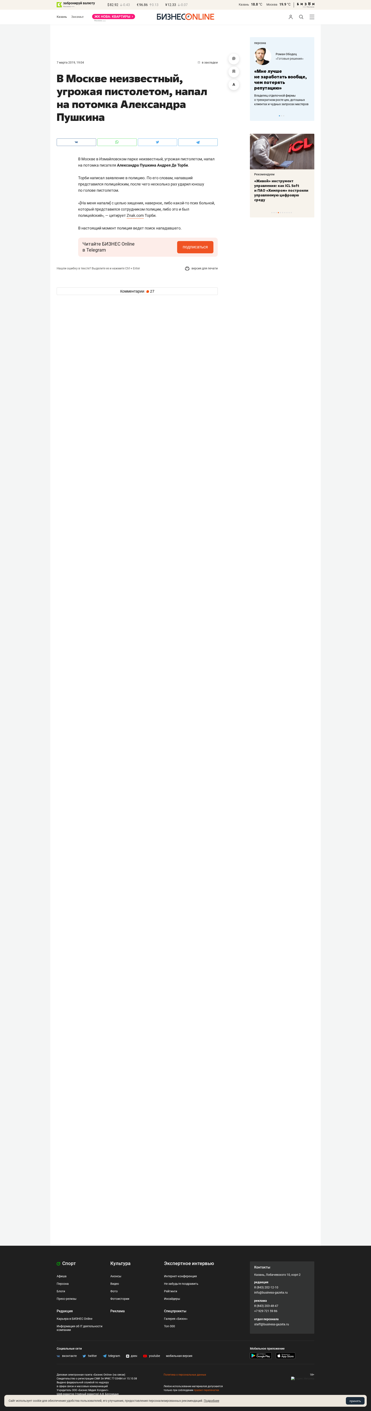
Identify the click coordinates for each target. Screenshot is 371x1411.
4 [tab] (278, 212)
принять (355, 1401)
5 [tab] (280, 212)
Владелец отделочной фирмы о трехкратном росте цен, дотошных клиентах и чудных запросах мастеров (281, 100)
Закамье (77, 16)
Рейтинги (170, 1291)
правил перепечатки (206, 1390)
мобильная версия (179, 1356)
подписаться (195, 247)
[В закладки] (233, 72)
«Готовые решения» (290, 58)
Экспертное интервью (189, 1263)
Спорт (68, 1263)
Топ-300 (169, 1326)
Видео (114, 1283)
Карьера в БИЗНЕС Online (74, 1318)
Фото (114, 1291)
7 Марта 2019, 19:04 (70, 62)
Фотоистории (119, 1298)
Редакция (65, 1311)
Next (309, 116)
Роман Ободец (286, 54)
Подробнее (211, 1400)
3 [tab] (283, 115)
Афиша (62, 1276)
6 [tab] (282, 212)
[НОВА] (113, 18)
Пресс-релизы (66, 1298)
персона (260, 43)
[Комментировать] (233, 59)
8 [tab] (286, 212)
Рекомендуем (264, 174)
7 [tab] (284, 212)
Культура (120, 1263)
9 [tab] (289, 212)
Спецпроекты (175, 1311)
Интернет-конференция (180, 1276)
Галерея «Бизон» (176, 1318)
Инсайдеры (172, 1298)
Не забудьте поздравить (181, 1283)
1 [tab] (279, 115)
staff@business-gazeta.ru (271, 1324)
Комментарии (137, 291)
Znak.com (135, 215)
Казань (244, 4)
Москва (271, 4)
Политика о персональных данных (185, 1374)
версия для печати (204, 268)
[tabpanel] (282, 77)
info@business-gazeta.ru (271, 1292)
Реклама (117, 1311)
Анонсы (115, 1276)
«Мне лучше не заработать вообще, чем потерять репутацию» (280, 79)
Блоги (61, 1291)
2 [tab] (281, 115)
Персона (63, 1283)
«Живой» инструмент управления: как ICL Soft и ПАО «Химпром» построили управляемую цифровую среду (281, 190)
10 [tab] (291, 212)
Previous (256, 116)
